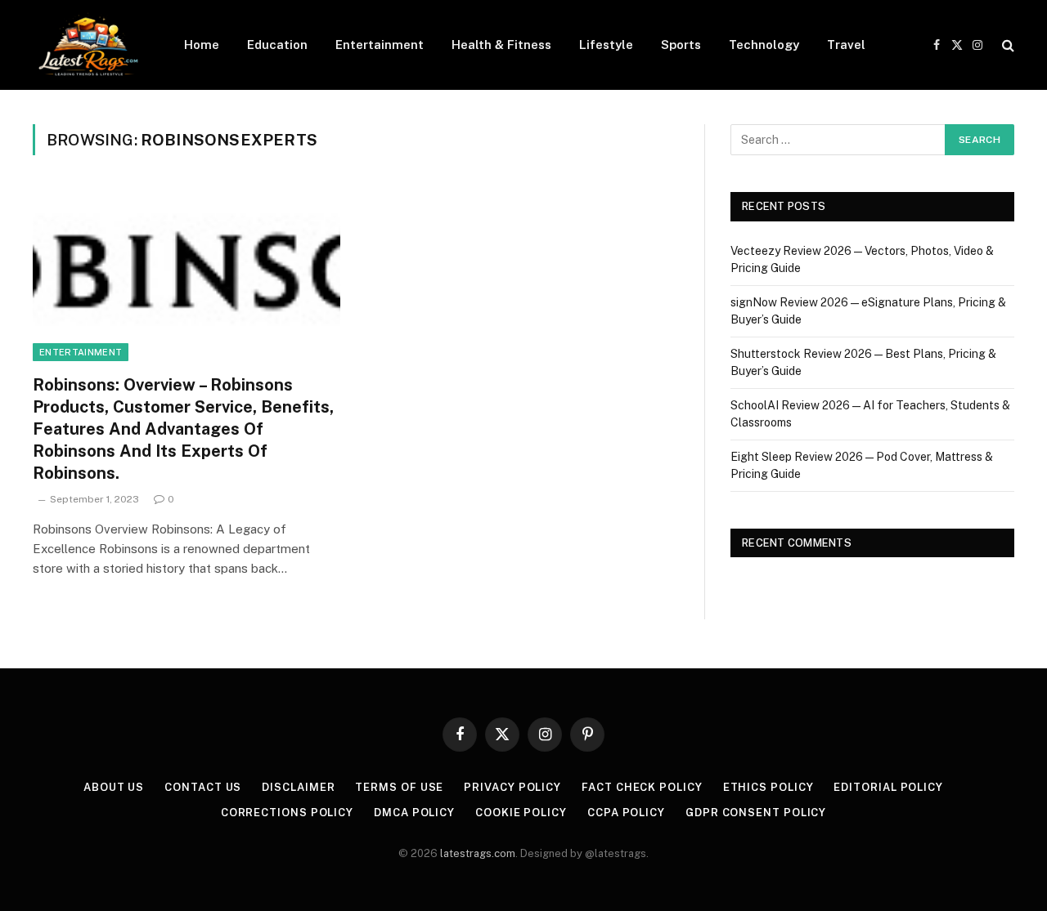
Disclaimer (298, 787)
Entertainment (379, 44)
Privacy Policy (512, 787)
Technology (764, 44)
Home (201, 44)
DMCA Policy (414, 812)
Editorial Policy (888, 787)
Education (277, 44)
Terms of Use (399, 787)
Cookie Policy (521, 812)
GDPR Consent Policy (755, 812)
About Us (113, 787)
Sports (681, 44)
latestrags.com (477, 853)
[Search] (1006, 45)
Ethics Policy (768, 787)
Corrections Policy (287, 812)
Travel (846, 44)
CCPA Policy (626, 812)
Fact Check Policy (642, 787)
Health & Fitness (501, 44)
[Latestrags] (87, 45)
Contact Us (202, 787)
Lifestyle (606, 44)
